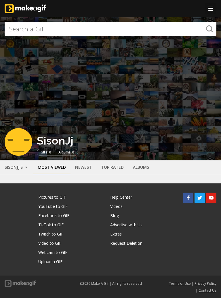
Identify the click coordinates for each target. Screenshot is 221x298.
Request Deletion (126, 243)
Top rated (112, 167)
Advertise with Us (126, 224)
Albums (141, 167)
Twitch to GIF (50, 234)
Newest (83, 167)
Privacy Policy (205, 283)
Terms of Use (180, 283)
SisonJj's (14, 167)
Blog (114, 215)
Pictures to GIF (52, 197)
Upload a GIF (50, 261)
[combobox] (110, 29)
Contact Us (207, 290)
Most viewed (52, 167)
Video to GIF (49, 243)
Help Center (121, 197)
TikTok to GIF (51, 224)
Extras (116, 234)
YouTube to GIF (53, 206)
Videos (116, 206)
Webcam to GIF (52, 252)
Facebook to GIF (53, 215)
